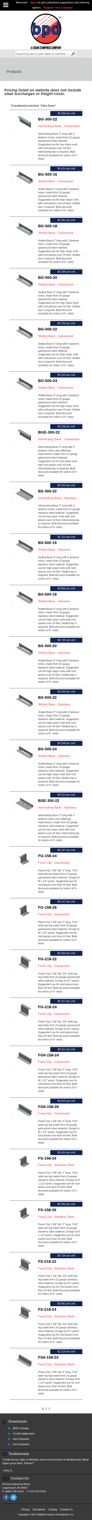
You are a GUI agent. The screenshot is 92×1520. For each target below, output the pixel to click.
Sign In (34, 2)
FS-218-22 (47, 1261)
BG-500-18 (47, 226)
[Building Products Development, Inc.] (46, 48)
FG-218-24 (47, 1007)
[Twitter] (13, 1497)
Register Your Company (58, 7)
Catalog (52, 1509)
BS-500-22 (47, 697)
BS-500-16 (47, 543)
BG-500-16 (47, 174)
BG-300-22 (47, 119)
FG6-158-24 (48, 1055)
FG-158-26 (47, 907)
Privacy (25, 1509)
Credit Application (24, 1433)
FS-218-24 (47, 1309)
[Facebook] (6, 1497)
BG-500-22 (47, 329)
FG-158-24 (47, 856)
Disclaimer (39, 1509)
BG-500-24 (47, 381)
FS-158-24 (47, 1158)
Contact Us (66, 1509)
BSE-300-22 (48, 800)
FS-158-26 (47, 1210)
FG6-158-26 (48, 1107)
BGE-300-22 (49, 432)
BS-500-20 (47, 646)
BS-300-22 (47, 491)
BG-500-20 (47, 277)
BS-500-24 (47, 749)
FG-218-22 (47, 959)
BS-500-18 (47, 594)
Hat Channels (21, 1439)
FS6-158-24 (48, 1357)
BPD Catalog (20, 1428)
